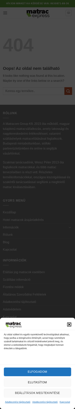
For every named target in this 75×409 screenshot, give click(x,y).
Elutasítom (37, 382)
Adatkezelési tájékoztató (17, 402)
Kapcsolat (65, 402)
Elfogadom (37, 371)
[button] (69, 324)
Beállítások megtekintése (37, 393)
